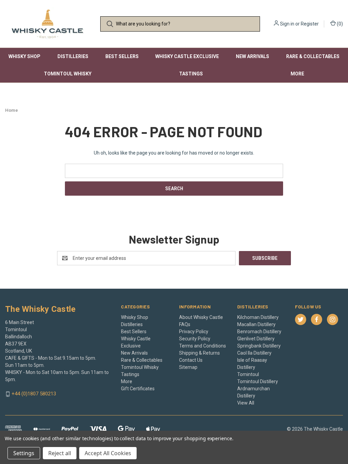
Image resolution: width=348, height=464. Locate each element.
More (297, 73)
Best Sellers (122, 56)
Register (310, 23)
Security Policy (194, 338)
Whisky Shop (24, 56)
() (339, 23)
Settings (23, 453)
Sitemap (188, 367)
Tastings (191, 73)
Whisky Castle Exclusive (187, 56)
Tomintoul (248, 374)
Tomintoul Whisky (67, 73)
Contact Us (191, 360)
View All (245, 403)
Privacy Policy (193, 331)
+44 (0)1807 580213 (34, 394)
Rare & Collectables (313, 56)
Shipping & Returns (199, 353)
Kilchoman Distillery (258, 317)
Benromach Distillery (259, 331)
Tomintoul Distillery (257, 381)
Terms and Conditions (202, 346)
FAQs (184, 324)
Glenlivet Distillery (256, 338)
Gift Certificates (138, 388)
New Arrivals (252, 56)
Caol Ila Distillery (254, 353)
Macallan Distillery (256, 324)
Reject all (59, 453)
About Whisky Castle (201, 317)
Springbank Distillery (259, 346)
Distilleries (72, 56)
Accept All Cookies (108, 453)
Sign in (287, 23)
